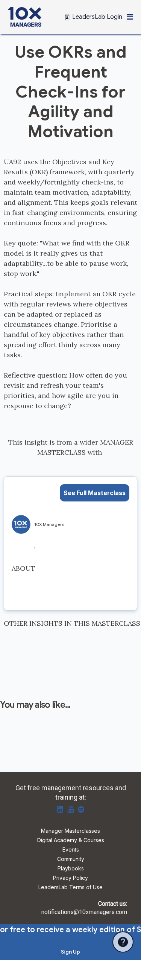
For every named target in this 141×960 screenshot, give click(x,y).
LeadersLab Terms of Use (70, 887)
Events (70, 850)
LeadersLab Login (97, 17)
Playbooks (71, 869)
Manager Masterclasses (70, 831)
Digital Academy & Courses (70, 840)
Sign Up (70, 951)
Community (70, 859)
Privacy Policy (70, 878)
